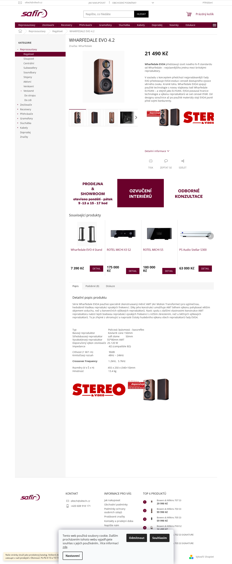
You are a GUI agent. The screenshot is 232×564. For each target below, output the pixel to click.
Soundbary (30, 72)
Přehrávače (26, 113)
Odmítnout (136, 538)
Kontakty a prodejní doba (118, 521)
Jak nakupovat (97, 2)
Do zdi (28, 100)
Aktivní (27, 81)
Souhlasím (159, 538)
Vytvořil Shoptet (205, 556)
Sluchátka (25, 123)
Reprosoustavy (28, 49)
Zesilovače (26, 104)
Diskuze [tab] (110, 286)
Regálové (29, 54)
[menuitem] (27, 25)
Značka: (80, 46)
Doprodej (25, 132)
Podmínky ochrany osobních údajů (114, 510)
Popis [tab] (75, 286)
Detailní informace (155, 151)
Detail (96, 268)
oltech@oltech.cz (80, 501)
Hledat (141, 14)
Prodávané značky (114, 516)
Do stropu (30, 95)
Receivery (25, 109)
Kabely (24, 127)
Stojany (28, 77)
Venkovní (29, 86)
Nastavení (73, 556)
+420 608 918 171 (81, 505)
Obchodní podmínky (124, 2)
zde (65, 547)
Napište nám (111, 525)
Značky (24, 136)
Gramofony (26, 118)
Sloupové (29, 58)
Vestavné (29, 90)
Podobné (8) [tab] (92, 286)
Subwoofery (30, 67)
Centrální (29, 63)
